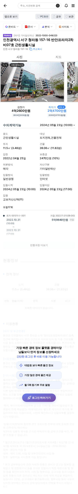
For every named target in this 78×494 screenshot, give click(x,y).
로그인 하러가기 (41, 397)
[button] (32, 82)
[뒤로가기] (9, 5)
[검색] (58, 6)
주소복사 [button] (37, 49)
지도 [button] (58, 57)
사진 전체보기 (17, 65)
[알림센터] (66, 5)
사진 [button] (19, 57)
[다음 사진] (73, 82)
